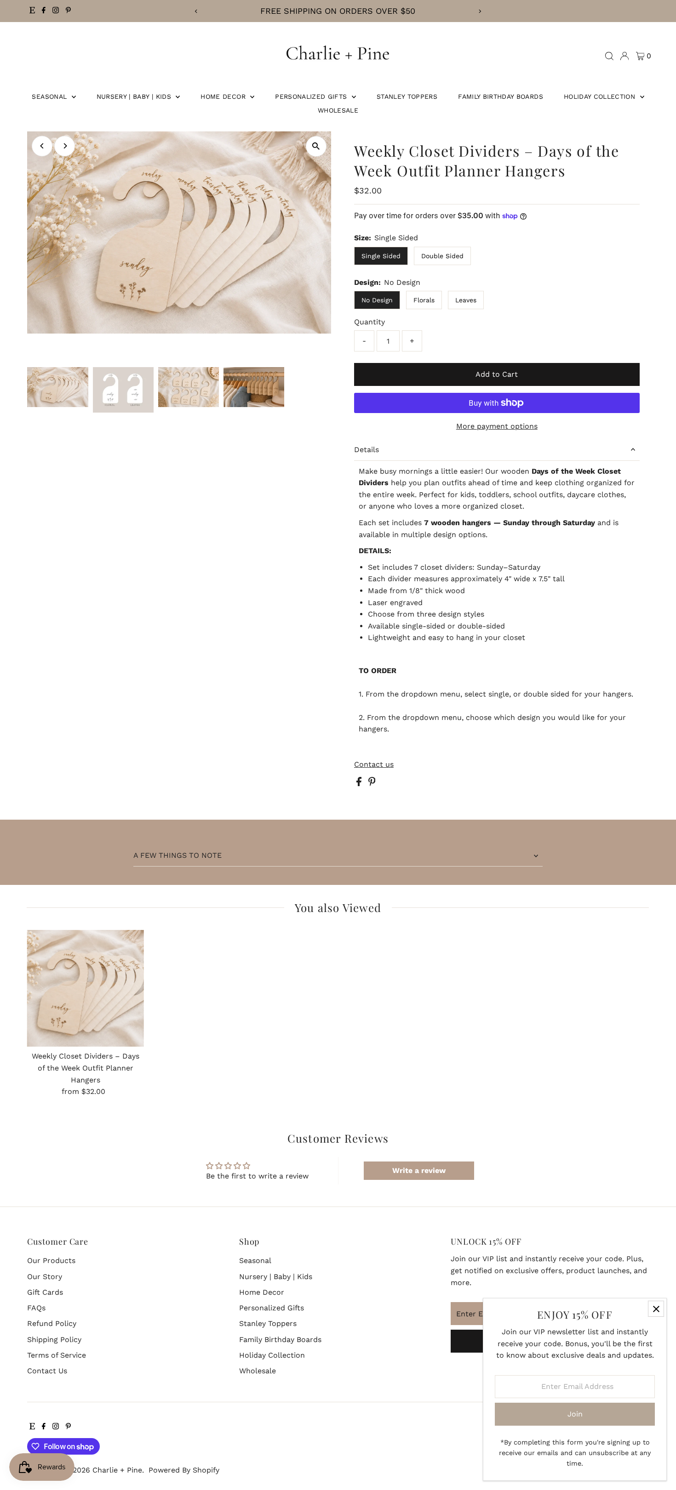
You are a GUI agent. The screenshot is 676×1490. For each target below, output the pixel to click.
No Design (377, 300)
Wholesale (338, 110)
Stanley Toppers (407, 96)
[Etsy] (32, 11)
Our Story (44, 1276)
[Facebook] (44, 11)
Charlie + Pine (117, 1470)
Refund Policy (51, 1323)
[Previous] (196, 11)
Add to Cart (496, 374)
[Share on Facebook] (360, 783)
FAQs (36, 1307)
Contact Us (47, 1370)
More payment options (497, 426)
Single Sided (381, 256)
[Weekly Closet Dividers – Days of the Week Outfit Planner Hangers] (85, 988)
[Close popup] (656, 1309)
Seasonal (50, 96)
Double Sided (442, 256)
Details (366, 449)
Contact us (374, 764)
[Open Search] (609, 56)
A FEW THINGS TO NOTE (177, 855)
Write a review (419, 1170)
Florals (424, 300)
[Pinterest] (68, 11)
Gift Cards (45, 1292)
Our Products (51, 1260)
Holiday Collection (601, 96)
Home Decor (224, 96)
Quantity (369, 321)
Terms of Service (56, 1355)
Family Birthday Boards (500, 96)
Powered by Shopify (184, 1470)
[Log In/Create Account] (624, 56)
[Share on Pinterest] (372, 783)
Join (575, 1414)
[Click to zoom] (316, 146)
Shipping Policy (54, 1339)
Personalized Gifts (312, 96)
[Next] (479, 11)
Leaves (465, 300)
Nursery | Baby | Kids (135, 96)
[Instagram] (55, 11)
